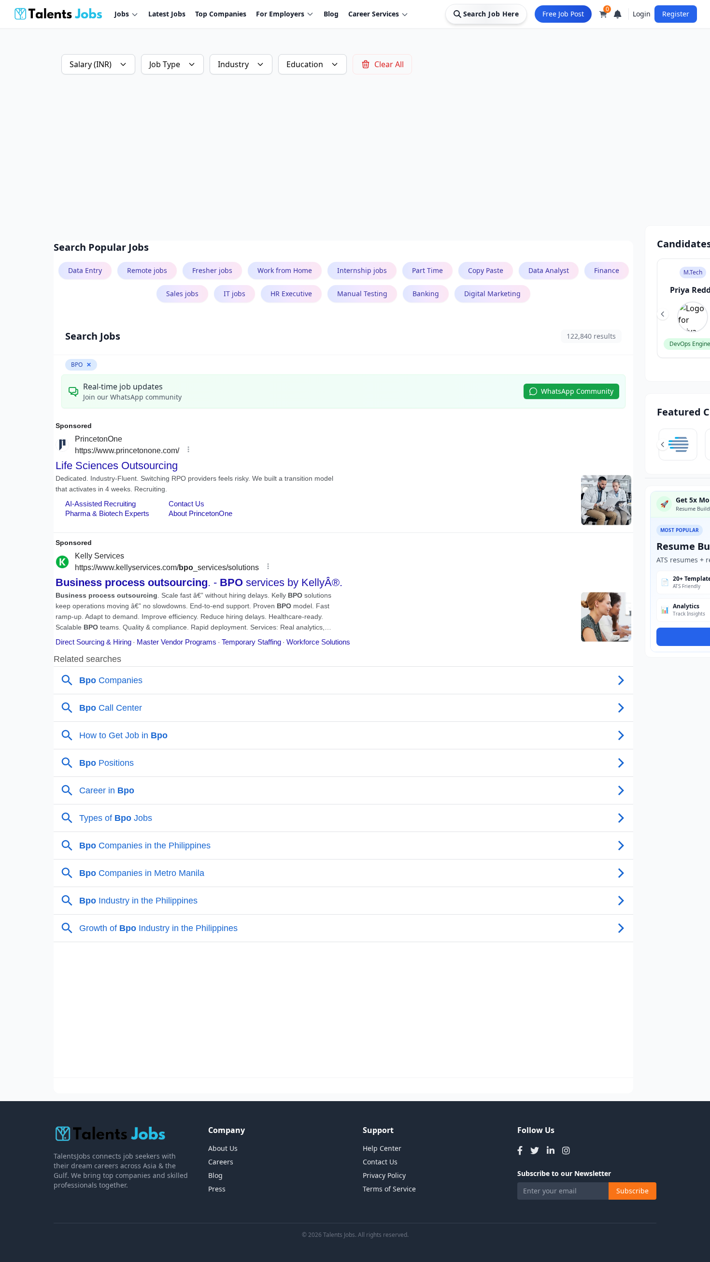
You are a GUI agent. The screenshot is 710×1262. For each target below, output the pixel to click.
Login (642, 13)
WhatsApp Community (577, 391)
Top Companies (220, 13)
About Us (223, 1148)
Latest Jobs (166, 13)
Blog (331, 13)
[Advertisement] (343, 157)
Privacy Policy (384, 1175)
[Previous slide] (662, 314)
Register (675, 13)
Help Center (382, 1148)
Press (217, 1188)
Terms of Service (389, 1188)
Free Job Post (563, 13)
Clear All (389, 64)
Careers (220, 1161)
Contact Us (380, 1161)
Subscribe (632, 1190)
